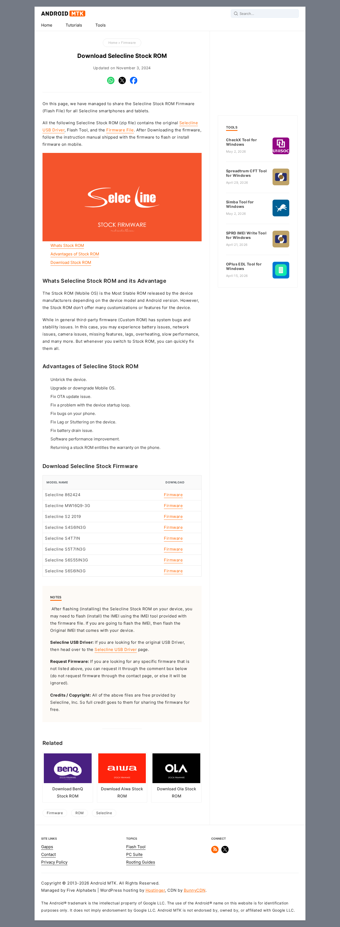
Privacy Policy (54, 862)
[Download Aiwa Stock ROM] (122, 769)
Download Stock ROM (70, 262)
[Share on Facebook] (133, 82)
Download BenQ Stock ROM (67, 793)
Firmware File (120, 130)
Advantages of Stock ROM (74, 254)
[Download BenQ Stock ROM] (68, 769)
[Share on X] (122, 82)
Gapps (47, 846)
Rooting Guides (140, 862)
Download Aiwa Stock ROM (122, 793)
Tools (100, 25)
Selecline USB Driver (116, 649)
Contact (48, 854)
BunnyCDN (195, 890)
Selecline (104, 813)
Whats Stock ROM (67, 245)
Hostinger (155, 890)
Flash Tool (136, 846)
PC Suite (134, 854)
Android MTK (63, 13)
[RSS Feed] (215, 851)
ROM (79, 813)
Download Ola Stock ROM (176, 793)
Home (46, 25)
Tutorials (74, 25)
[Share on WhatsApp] (110, 82)
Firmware (128, 43)
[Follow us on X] (225, 851)
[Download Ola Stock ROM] (176, 769)
